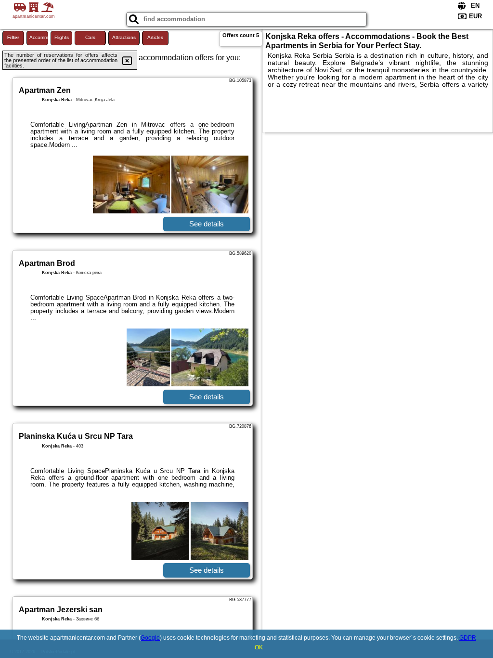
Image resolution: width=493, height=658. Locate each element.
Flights (61, 37)
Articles (155, 37)
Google (150, 637)
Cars (90, 37)
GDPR (467, 637)
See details (206, 224)
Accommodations (38, 37)
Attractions (124, 37)
